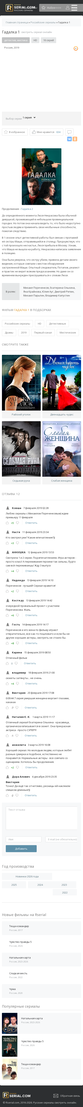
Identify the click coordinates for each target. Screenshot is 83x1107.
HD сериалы (30, 7)
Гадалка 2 (27, 209)
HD (39, 323)
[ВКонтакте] (69, 139)
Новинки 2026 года (27, 876)
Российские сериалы (17, 323)
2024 (40, 884)
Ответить (31, 522)
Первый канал (43, 332)
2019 (23, 332)
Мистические (68, 332)
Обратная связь (70, 1095)
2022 (65, 892)
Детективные (57, 323)
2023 (64, 884)
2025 (14, 884)
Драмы (9, 332)
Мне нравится (48, 132)
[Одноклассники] (75, 139)
